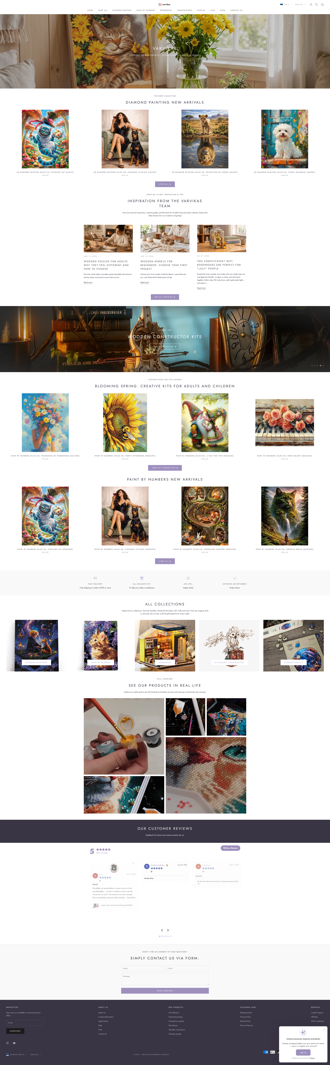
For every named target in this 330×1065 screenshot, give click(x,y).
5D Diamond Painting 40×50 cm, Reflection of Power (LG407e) (205, 172)
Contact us (236, 10)
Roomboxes (166, 10)
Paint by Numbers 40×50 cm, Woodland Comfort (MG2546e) (205, 549)
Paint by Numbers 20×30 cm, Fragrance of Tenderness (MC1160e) (45, 456)
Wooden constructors (177, 1029)
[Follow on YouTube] (14, 1043)
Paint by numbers (146, 10)
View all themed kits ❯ (165, 468)
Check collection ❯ (165, 346)
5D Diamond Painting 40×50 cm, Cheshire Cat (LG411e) (45, 172)
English (299, 4)
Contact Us (102, 1034)
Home (90, 10)
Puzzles (201, 10)
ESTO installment (317, 1021)
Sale (213, 10)
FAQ (100, 1029)
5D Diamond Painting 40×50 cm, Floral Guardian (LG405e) (284, 172)
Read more (88, 282)
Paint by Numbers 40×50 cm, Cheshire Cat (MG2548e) (45, 549)
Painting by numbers (176, 1021)
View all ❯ (165, 184)
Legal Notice (103, 1021)
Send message (165, 991)
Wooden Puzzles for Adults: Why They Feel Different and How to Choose (106, 265)
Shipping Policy (246, 1012)
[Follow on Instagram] (7, 1043)
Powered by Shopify (160, 1055)
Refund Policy (245, 1021)
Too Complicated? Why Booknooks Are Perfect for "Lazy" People (219, 264)
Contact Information (105, 1017)
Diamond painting (122, 10)
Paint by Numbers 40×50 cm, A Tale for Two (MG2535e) (205, 456)
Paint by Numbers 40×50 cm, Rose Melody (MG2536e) (284, 456)
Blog (222, 10)
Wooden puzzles (175, 1034)
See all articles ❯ (165, 297)
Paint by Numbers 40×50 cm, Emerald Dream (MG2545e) (285, 549)
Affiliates (314, 1017)
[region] (165, 339)
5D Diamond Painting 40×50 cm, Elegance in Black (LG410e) (125, 172)
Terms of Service (246, 1025)
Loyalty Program (317, 1012)
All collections (174, 1012)
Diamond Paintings (36, 662)
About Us (101, 1012)
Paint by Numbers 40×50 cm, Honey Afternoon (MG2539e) (125, 456)
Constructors (184, 10)
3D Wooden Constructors (229, 662)
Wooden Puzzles (293, 662)
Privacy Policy (245, 1017)
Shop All (102, 10)
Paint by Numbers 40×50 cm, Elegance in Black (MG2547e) (125, 549)
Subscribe (15, 1031)
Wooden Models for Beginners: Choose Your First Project (164, 265)
